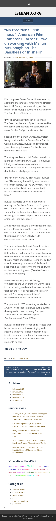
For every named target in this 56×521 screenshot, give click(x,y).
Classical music (19, 492)
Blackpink (20, 472)
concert (16, 466)
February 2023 (18, 389)
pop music (17, 504)
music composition (20, 358)
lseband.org (28, 13)
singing (31, 475)
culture (11, 466)
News (17, 475)
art (28, 475)
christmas (23, 475)
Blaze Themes (28, 518)
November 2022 (19, 397)
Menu (28, 20)
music (30, 465)
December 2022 (19, 394)
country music (18, 495)
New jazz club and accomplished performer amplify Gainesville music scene (27, 433)
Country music (31, 469)
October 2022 (18, 400)
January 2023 (18, 392)
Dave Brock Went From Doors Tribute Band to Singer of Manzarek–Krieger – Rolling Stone (28, 450)
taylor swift (21, 469)
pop (13, 475)
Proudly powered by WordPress (14, 516)
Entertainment (41, 472)
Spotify (24, 466)
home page (38, 466)
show (37, 475)
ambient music (18, 489)
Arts (20, 466)
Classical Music (29, 472)
